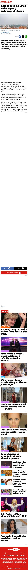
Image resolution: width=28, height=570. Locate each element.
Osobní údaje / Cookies (12, 555)
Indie (2, 308)
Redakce (12, 553)
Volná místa (22, 555)
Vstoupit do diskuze (12, 273)
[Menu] (26, 2)
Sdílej (5, 268)
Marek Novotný (5, 32)
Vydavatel (22, 553)
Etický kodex (6, 553)
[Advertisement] (14, 67)
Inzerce (4, 555)
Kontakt (17, 553)
